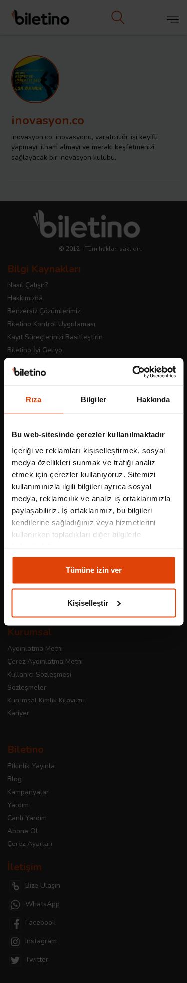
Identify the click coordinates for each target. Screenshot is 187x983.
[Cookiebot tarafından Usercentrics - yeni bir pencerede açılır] (133, 371)
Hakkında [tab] (153, 399)
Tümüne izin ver (94, 570)
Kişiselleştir (87, 602)
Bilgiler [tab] (93, 399)
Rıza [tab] (33, 399)
